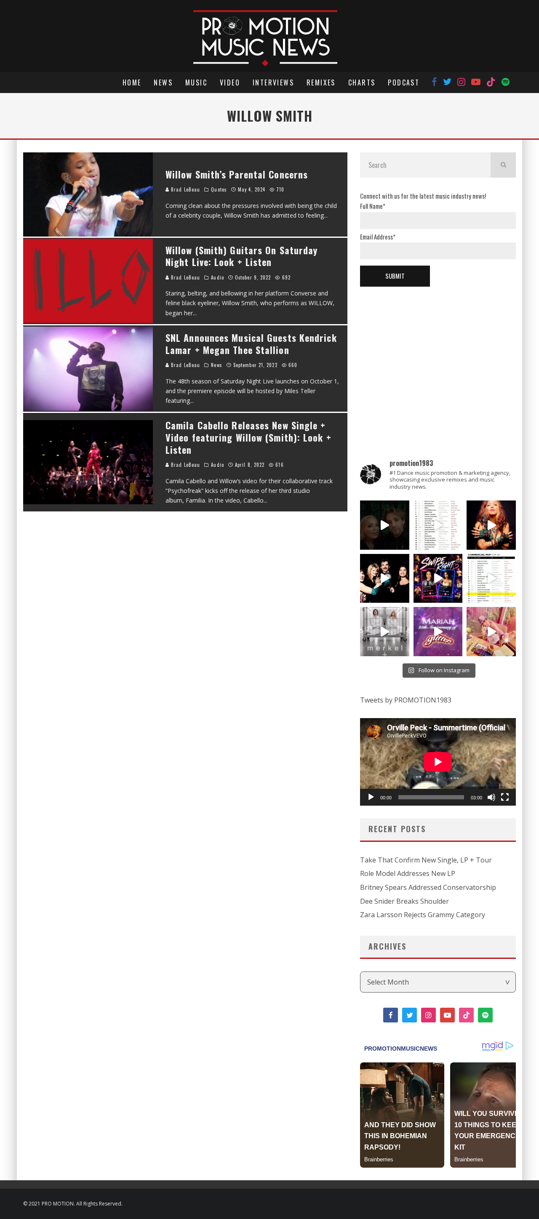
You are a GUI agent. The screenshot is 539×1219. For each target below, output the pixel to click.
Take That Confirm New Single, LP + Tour (426, 860)
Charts (361, 82)
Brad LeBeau (184, 189)
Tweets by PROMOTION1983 (405, 700)
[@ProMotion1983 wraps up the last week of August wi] (438, 578)
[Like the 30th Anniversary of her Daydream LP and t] (438, 631)
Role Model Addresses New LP (407, 873)
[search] (503, 165)
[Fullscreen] (505, 797)
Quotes (219, 189)
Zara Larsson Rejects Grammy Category (422, 914)
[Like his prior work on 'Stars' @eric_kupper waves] (491, 631)
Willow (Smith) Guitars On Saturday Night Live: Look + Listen (241, 256)
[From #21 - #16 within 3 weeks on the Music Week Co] (491, 578)
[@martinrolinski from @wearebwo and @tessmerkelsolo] (384, 525)
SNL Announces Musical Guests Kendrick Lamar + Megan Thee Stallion (251, 344)
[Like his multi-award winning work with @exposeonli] (384, 578)
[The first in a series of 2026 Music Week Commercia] (438, 525)
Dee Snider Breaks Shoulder (404, 901)
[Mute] (491, 797)
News (163, 82)
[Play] (371, 797)
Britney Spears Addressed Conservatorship (428, 887)
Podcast (403, 82)
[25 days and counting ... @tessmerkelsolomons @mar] (384, 631)
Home (132, 82)
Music (196, 82)
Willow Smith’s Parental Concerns (236, 174)
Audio (217, 277)
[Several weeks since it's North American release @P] (491, 525)
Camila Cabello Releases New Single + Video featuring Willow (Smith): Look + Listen (248, 437)
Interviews (273, 82)
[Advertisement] (438, 358)
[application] (438, 762)
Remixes (321, 82)
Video (230, 82)
